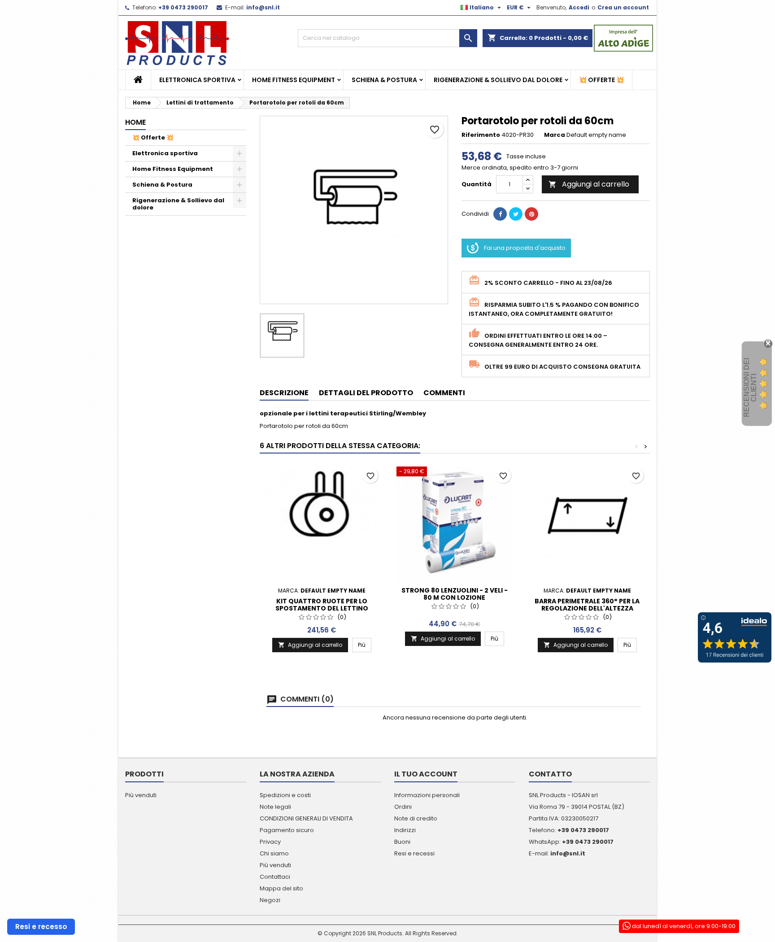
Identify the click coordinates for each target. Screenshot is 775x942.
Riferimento (481, 135)
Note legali (275, 806)
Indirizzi (405, 830)
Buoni (402, 841)
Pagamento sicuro (287, 830)
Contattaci (275, 876)
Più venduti (141, 795)
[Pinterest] (531, 214)
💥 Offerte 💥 (601, 79)
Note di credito (415, 818)
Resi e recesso (41, 926)
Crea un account (623, 7)
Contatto (550, 774)
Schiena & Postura (384, 79)
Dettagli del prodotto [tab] (366, 393)
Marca (554, 135)
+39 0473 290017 (183, 7)
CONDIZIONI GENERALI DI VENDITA (306, 818)
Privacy (270, 841)
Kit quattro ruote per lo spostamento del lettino (321, 605)
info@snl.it (263, 7)
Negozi (270, 900)
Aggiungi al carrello (589, 184)
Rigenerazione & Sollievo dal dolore (498, 79)
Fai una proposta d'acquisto (525, 248)
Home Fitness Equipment (293, 79)
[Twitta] (515, 214)
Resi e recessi (414, 853)
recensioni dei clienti (750, 387)
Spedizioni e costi (285, 795)
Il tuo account (425, 774)
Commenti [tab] (444, 393)
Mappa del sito (281, 888)
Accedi (579, 7)
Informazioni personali (427, 795)
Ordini (403, 806)
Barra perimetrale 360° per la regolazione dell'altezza (587, 605)
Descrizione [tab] (284, 393)
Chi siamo (274, 853)
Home (135, 122)
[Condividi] (500, 214)
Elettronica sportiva (197, 79)
